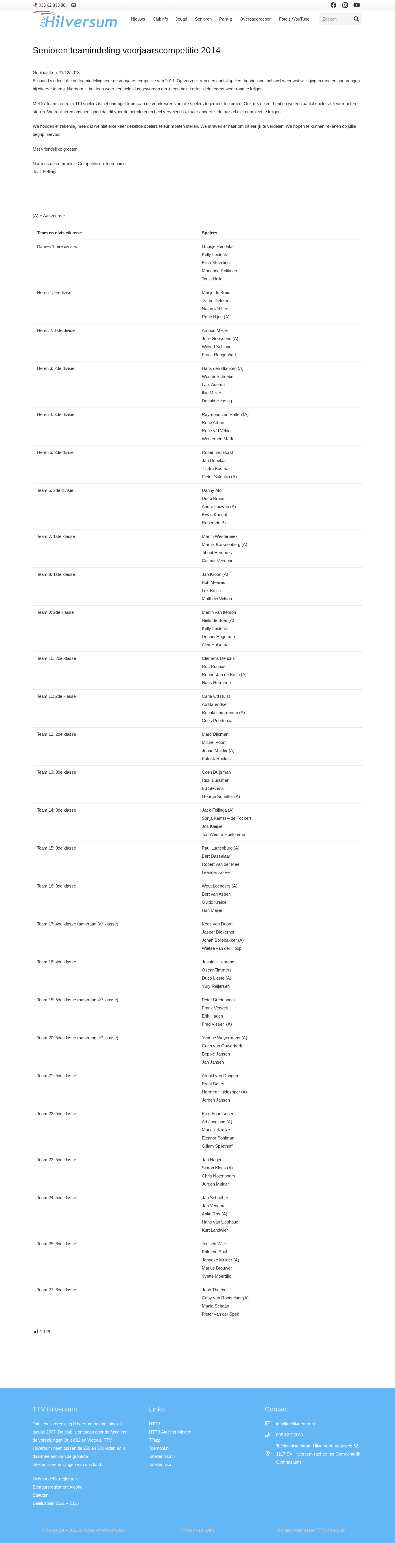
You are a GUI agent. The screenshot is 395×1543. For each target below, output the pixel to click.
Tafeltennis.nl (161, 1464)
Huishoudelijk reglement (55, 1478)
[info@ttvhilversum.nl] (270, 1424)
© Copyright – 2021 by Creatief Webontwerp (83, 1530)
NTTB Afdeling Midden (170, 1431)
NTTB (154, 1423)
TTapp (154, 1440)
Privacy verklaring (197, 1530)
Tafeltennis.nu (162, 1456)
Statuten (40, 1495)
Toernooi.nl (159, 1448)
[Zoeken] (356, 19)
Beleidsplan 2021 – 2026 (56, 1503)
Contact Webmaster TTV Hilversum (312, 1530)
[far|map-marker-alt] (270, 1454)
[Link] (74, 5)
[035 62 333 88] (270, 1435)
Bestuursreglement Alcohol (58, 1486)
